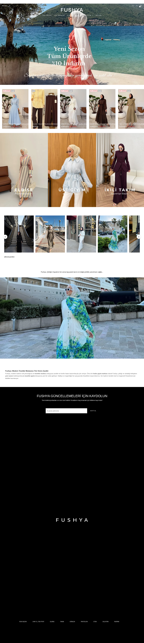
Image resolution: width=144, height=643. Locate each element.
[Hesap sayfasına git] (137, 6)
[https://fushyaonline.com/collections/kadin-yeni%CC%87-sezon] (72, 318)
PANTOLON (84, 621)
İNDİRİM (116, 621)
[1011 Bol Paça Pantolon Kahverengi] (44, 109)
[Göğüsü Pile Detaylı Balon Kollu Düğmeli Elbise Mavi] (15, 109)
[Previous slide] (5, 237)
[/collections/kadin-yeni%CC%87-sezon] (72, 44)
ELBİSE (52, 621)
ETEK (95, 621)
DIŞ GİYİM (105, 621)
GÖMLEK (72, 621)
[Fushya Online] (72, 10)
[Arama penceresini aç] (133, 6)
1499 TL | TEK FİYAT (38, 621)
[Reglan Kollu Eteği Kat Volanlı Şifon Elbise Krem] (73, 109)
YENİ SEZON (23, 621)
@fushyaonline (9, 257)
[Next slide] (139, 237)
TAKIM (62, 621)
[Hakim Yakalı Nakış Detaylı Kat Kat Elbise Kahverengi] (102, 109)
